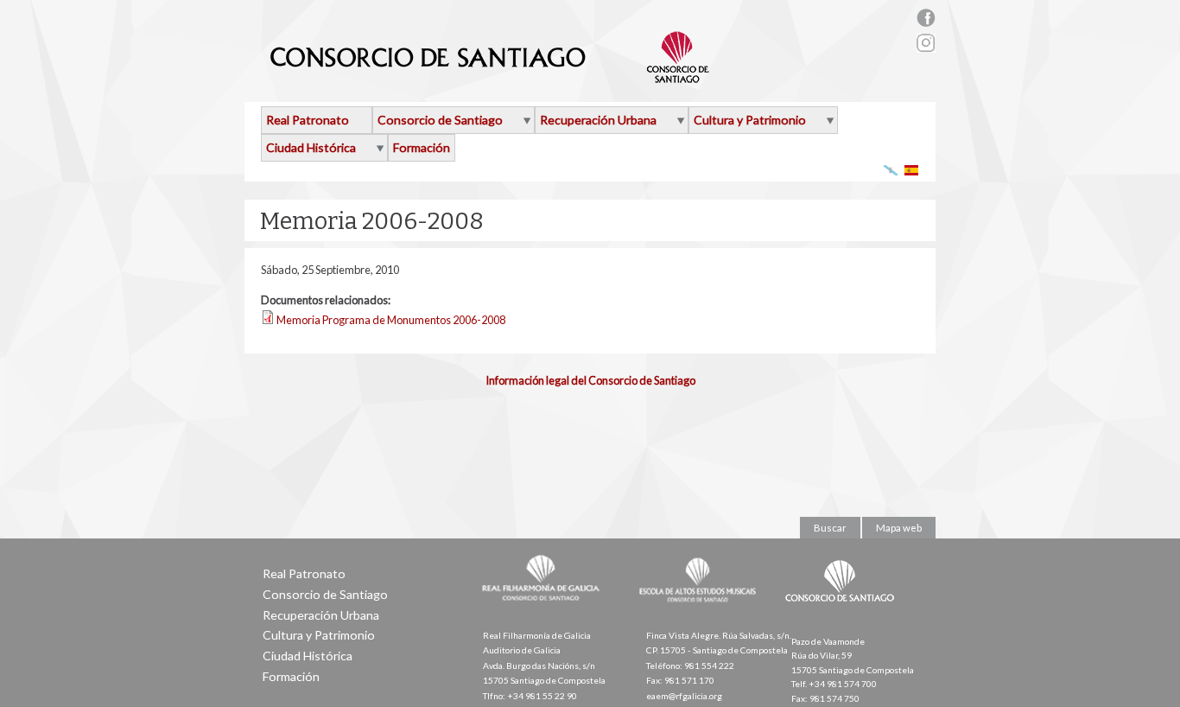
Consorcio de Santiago (440, 119)
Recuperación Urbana (598, 119)
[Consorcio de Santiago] (843, 613)
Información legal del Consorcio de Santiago (590, 380)
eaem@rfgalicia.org (684, 696)
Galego (891, 169)
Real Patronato (307, 119)
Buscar (830, 527)
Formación (421, 147)
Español (911, 169)
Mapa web (899, 527)
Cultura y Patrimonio (750, 119)
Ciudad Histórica (311, 147)
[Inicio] (490, 76)
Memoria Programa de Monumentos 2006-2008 (390, 320)
